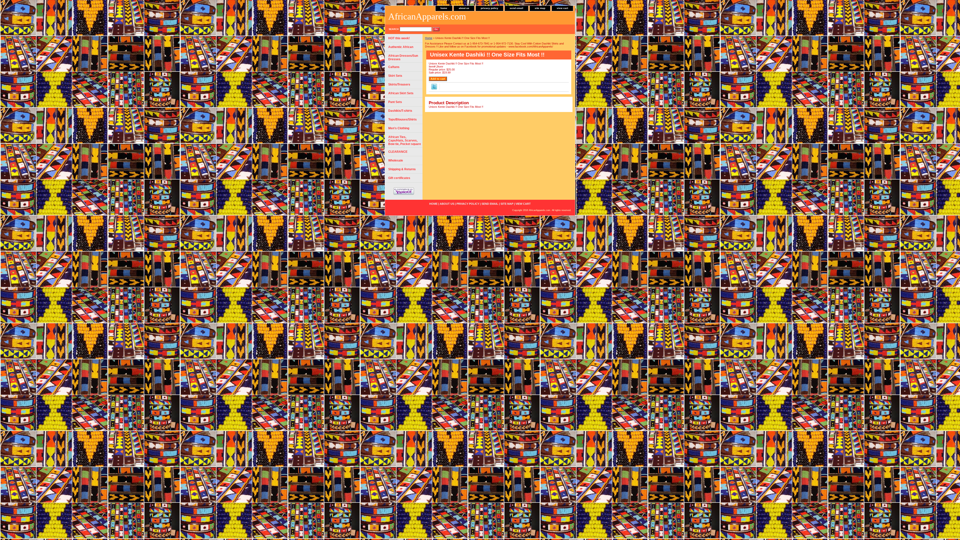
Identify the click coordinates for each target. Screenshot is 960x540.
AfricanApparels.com (427, 17)
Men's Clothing (398, 128)
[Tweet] (434, 88)
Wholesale (395, 160)
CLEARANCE (398, 152)
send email (516, 8)
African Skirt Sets (401, 93)
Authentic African (400, 47)
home (443, 8)
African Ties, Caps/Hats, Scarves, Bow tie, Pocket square (404, 140)
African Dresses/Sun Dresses (403, 57)
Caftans (394, 67)
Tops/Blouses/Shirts (402, 119)
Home (428, 38)
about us (464, 8)
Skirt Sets (395, 76)
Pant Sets (395, 102)
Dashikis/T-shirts (400, 110)
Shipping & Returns (402, 169)
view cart (562, 8)
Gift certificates (399, 178)
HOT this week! (399, 38)
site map (540, 8)
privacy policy (489, 8)
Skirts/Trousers (399, 84)
